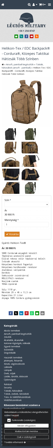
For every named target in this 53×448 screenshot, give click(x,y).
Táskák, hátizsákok (13, 390)
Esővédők (8, 349)
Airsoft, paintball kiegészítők (18, 333)
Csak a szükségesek (26, 437)
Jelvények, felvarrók (13, 360)
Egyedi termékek (12, 346)
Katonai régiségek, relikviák (17, 343)
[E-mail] (16, 36)
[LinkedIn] (21, 313)
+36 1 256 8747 (26, 30)
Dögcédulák (10, 352)
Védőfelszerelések (12, 400)
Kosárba (14, 234)
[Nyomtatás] (42, 313)
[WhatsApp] (31, 313)
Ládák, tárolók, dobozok (16, 376)
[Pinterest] (26, 313)
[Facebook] (26, 36)
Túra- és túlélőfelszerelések (17, 397)
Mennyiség (12, 220)
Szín (8, 200)
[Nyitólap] (2, 4)
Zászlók (7, 337)
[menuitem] (2, 4)
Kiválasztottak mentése (26, 431)
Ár (6, 210)
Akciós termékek (12, 330)
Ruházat (8, 384)
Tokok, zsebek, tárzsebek (16, 393)
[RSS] (37, 36)
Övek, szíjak (9, 373)
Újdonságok (10, 379)
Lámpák (8, 370)
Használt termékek (13, 357)
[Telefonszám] (21, 36)
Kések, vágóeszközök (14, 363)
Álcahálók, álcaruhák (13, 340)
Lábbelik (8, 367)
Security (8, 387)
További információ (13, 442)
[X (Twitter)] (16, 313)
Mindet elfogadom (26, 425)
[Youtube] (31, 36)
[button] (49, 4)
